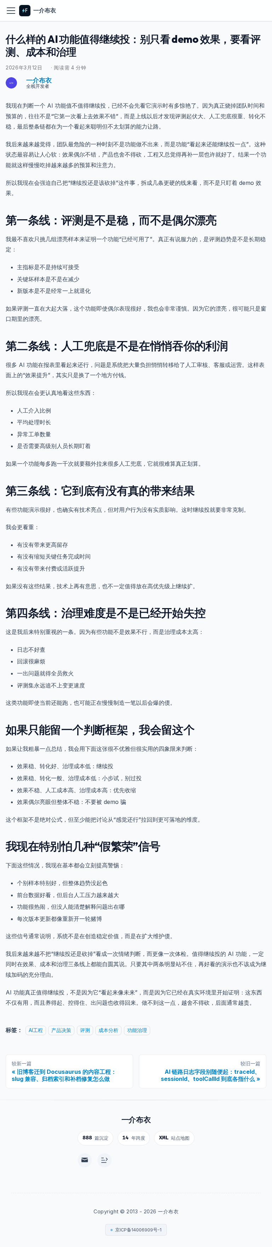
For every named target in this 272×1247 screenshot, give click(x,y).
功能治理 (137, 1030)
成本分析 (108, 1030)
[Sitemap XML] (104, 1160)
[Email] (85, 1160)
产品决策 (61, 1030)
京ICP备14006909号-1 (138, 1229)
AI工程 (36, 1030)
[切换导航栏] (11, 10)
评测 (85, 1030)
